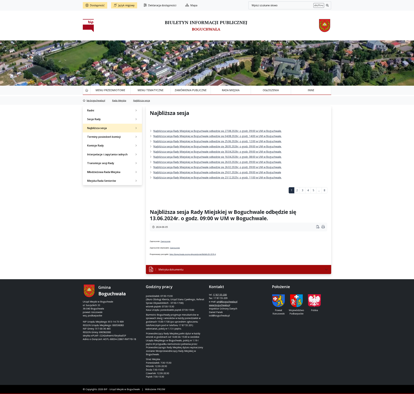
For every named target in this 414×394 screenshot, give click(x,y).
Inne (311, 90)
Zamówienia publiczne (191, 90)
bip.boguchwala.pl (96, 100)
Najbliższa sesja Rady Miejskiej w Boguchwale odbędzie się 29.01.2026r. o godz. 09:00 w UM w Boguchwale (217, 172)
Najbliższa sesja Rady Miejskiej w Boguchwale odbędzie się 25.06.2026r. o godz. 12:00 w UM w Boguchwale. (217, 141)
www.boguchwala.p (219, 305)
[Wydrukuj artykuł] (318, 227)
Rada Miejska (231, 90)
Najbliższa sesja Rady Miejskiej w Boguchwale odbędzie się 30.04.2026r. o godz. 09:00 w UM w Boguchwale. (217, 151)
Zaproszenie (165, 241)
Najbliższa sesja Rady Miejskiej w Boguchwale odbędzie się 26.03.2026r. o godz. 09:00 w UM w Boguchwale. (217, 162)
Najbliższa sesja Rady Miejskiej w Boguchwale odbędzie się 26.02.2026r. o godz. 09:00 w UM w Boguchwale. (217, 167)
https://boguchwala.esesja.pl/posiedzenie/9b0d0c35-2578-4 (192, 254)
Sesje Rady (94, 119)
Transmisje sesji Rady (100, 163)
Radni (90, 110)
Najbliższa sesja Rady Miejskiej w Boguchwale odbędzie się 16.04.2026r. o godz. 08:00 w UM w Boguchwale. (217, 157)
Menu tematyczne (150, 90)
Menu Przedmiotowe (110, 90)
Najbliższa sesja (141, 100)
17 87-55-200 (220, 294)
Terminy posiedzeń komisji (104, 137)
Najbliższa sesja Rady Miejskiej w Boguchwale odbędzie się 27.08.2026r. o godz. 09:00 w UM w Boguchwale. (217, 131)
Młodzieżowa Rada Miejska (103, 172)
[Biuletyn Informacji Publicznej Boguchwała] (88, 25)
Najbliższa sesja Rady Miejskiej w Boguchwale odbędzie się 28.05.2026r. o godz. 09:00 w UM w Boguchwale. (217, 146)
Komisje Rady (95, 145)
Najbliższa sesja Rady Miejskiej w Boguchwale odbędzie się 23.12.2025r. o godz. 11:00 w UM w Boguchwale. (217, 177)
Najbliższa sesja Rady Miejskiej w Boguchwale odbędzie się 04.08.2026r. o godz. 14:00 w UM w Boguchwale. (217, 136)
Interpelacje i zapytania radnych (107, 154)
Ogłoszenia (271, 90)
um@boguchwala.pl (227, 301)
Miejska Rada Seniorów (101, 181)
